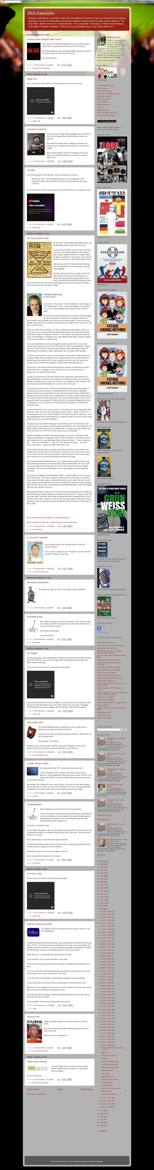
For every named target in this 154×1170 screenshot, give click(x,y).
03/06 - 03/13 (107, 1030)
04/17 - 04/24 (107, 1012)
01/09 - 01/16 (107, 1104)
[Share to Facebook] (69, 65)
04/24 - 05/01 (107, 1009)
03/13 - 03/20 (107, 1027)
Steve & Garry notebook (105, 700)
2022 (102, 876)
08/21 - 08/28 (107, 962)
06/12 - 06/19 (107, 989)
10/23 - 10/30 (107, 935)
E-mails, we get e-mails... (38, 763)
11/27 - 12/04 (106, 920)
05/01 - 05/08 (107, 1006)
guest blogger (37, 529)
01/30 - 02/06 (107, 1045)
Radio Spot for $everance (106, 681)
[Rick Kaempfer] (99, 630)
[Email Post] (58, 65)
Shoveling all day (34, 617)
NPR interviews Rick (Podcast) (108, 675)
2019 (102, 885)
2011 (102, 909)
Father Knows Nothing (37, 1061)
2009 (102, 1114)
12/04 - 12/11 (106, 917)
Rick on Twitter (102, 102)
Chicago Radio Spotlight (41, 68)
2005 (102, 1125)
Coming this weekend (36, 129)
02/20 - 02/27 (107, 1036)
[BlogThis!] (64, 65)
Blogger (100, 1161)
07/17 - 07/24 (107, 977)
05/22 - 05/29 (107, 998)
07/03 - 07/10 (107, 980)
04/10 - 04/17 (107, 1015)
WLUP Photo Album (104, 715)
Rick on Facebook (103, 99)
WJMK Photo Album (104, 712)
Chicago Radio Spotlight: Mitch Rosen (44, 39)
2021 (102, 879)
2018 (102, 888)
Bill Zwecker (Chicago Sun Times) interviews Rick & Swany (109, 652)
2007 (102, 1119)
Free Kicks (101, 855)
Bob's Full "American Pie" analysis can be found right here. (48, 518)
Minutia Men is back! (104, 815)
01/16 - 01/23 (107, 1101)
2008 (102, 1116)
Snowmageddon (34, 804)
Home (60, 1089)
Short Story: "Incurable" (105, 697)
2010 (102, 1110)
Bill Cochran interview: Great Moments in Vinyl (117, 840)
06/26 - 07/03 (107, 983)
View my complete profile (106, 60)
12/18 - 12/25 (107, 911)
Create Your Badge (102, 632)
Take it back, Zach (35, 722)
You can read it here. (49, 58)
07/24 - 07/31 (107, 974)
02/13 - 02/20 (107, 1039)
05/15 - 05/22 (107, 1000)
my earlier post (76, 768)
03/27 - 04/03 (107, 1021)
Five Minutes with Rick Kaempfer (109, 667)
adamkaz (84, 1161)
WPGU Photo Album (104, 718)
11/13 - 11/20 (106, 926)
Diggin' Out (32, 79)
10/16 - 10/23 (107, 938)
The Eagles (32, 653)
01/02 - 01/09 (107, 1107)
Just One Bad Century (40, 572)
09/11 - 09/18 (106, 953)
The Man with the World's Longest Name (111, 702)
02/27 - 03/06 (107, 1033)
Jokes (35, 1008)
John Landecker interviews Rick (108, 670)
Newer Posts (33, 1089)
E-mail (99, 107)
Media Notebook (103, 110)
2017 (102, 891)
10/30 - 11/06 (106, 932)
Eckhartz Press (102, 88)
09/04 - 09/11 (106, 956)
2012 (102, 906)
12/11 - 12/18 (106, 914)
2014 (102, 900)
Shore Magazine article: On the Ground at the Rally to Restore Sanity (112, 693)
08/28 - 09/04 (107, 959)
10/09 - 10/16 (107, 941)
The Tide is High (34, 874)
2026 (102, 864)
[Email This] (62, 65)
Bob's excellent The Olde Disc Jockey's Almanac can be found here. (52, 522)
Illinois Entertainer (103, 104)
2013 (102, 903)
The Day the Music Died (38, 238)
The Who (31, 170)
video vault (36, 121)
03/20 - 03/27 (107, 1024)
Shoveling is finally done (38, 582)
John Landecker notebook (106, 672)
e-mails (35, 796)
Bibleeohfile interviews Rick (107, 648)
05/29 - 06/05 (107, 994)
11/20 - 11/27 (106, 923)
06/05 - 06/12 (107, 992)
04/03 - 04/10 (107, 1018)
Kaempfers (36, 642)
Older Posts (86, 1089)
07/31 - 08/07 (107, 971)
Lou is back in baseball (37, 537)
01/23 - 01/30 (107, 1098)
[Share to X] (67, 65)
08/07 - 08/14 (107, 968)
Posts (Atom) (41, 1094)
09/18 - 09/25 (107, 950)
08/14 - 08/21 (107, 965)
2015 (102, 897)
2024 (102, 870)
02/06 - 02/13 (107, 1042)
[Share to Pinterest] (71, 65)
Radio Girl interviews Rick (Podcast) (110, 678)
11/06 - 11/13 (106, 929)
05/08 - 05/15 (107, 1003)
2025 (102, 867)
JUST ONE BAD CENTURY (107, 112)
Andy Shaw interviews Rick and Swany (111, 645)
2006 (102, 1122)
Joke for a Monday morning (39, 924)
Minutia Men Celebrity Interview (108, 93)
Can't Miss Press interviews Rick (108, 660)
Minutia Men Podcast (104, 91)
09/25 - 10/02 (107, 947)
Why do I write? (102, 705)
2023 (102, 873)
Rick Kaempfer (41, 13)
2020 (102, 882)
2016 (102, 894)
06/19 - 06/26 (107, 986)
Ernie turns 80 (33, 1017)
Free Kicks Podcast (104, 96)
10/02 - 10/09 (107, 944)
